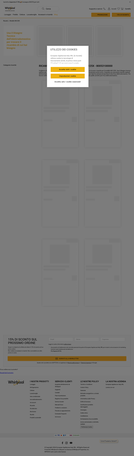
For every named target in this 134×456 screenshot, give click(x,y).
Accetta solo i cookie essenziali (68, 82)
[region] (68, 66)
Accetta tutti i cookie (67, 69)
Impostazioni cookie (67, 76)
